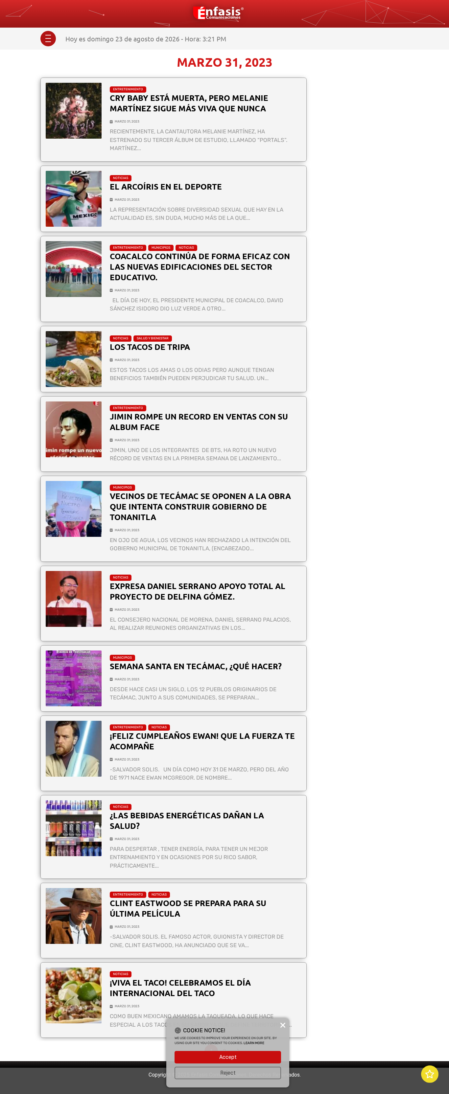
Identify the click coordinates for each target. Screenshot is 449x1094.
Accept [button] (228, 1057)
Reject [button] (228, 1073)
